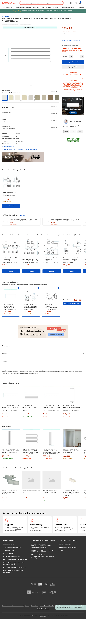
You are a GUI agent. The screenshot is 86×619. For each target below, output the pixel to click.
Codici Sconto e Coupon (64, 544)
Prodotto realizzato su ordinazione (10, 24)
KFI (45, 616)
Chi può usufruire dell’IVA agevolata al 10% (15, 559)
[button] (30, 85)
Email (80, 131)
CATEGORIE (9, 7)
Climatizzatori (36, 7)
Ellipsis (7, 16)
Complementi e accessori (31, 149)
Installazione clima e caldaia (23, 7)
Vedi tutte (22, 215)
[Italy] (71, 3)
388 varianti (20, 149)
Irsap (3, 16)
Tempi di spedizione (8, 550)
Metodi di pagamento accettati (11, 556)
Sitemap (60, 550)
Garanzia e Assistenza (25, 24)
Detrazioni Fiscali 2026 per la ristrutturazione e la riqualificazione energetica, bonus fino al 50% (41, 545)
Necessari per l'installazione (8, 149)
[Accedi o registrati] (75, 3)
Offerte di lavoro (34, 605)
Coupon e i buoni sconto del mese (67, 547)
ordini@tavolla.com (75, 90)
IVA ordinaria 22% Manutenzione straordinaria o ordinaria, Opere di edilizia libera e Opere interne (42, 556)
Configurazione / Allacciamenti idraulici (42, 235)
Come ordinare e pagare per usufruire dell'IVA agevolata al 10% (13, 563)
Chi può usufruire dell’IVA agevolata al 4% (14, 567)
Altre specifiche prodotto (8, 146)
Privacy (47, 608)
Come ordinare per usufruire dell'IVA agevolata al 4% (13, 571)
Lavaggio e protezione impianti (64, 235)
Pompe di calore (46, 7)
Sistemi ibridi (56, 7)
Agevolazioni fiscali (81, 7)
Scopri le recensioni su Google (47, 11)
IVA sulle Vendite (8, 553)
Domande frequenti (8, 544)
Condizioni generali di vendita (47, 605)
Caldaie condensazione (68, 7)
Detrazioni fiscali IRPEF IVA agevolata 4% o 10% (73, 140)
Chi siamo (27, 605)
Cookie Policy (40, 608)
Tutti (27, 235)
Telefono (66, 131)
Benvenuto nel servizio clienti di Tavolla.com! (13, 605)
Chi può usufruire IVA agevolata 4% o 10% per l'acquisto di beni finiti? (42, 550)
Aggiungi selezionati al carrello (72, 303)
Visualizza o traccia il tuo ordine (12, 547)
